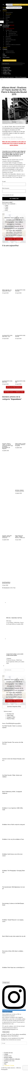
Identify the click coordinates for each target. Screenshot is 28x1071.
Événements (6, 26)
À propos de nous (8, 1052)
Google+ (6, 72)
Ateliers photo (8, 41)
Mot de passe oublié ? (7, 202)
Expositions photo (9, 30)
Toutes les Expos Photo (13, 31)
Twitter (6, 69)
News (7, 18)
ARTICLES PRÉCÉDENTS (14, 387)
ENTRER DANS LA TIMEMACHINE (14, 392)
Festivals (7, 20)
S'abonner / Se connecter (14, 239)
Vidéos (7, 23)
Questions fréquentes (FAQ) (14, 706)
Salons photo (8, 36)
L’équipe (6, 1054)
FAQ (4, 54)
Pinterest (7, 73)
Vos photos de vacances (10, 52)
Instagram (7, 70)
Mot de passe (5, 188)
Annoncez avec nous (9, 1060)
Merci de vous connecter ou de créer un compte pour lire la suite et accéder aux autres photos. (14, 143)
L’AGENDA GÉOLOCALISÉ (10, 28)
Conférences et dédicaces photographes (13, 44)
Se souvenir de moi (8, 195)
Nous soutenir (6, 57)
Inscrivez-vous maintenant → (9, 203)
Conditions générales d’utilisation (12, 1059)
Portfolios (5, 49)
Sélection (5, 47)
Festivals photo (8, 38)
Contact (4, 55)
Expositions (8, 17)
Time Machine (8, 25)
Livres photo (8, 46)
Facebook (6, 67)
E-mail (4, 181)
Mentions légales (8, 1057)
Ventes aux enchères (9, 22)
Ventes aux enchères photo (11, 39)
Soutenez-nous (7, 1055)
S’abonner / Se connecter (9, 60)
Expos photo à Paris (12, 33)
